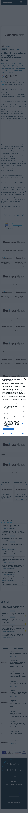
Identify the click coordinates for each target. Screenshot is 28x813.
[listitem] (14, 404)
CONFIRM (8, 428)
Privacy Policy (22, 433)
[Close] (25, 379)
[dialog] (14, 406)
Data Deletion (6, 433)
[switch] (23, 406)
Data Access (14, 433)
